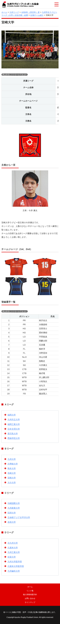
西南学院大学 (14, 438)
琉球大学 (12, 513)
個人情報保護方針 (30, 594)
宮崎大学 (12, 478)
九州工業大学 (14, 552)
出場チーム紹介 (37, 15)
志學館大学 (13, 464)
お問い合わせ (30, 598)
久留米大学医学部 (16, 566)
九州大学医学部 (15, 561)
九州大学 (12, 459)
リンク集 (30, 591)
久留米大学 (13, 547)
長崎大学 (12, 473)
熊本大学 (12, 468)
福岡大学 (12, 415)
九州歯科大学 (14, 571)
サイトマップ (30, 602)
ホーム (4, 12)
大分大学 (12, 482)
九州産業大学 (14, 508)
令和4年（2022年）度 (30, 12)
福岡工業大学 (14, 424)
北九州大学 (13, 543)
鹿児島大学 (13, 433)
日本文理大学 (14, 429)
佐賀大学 (12, 557)
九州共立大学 (14, 419)
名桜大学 (12, 522)
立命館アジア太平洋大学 (19, 517)
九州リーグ (14, 12)
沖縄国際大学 (14, 503)
